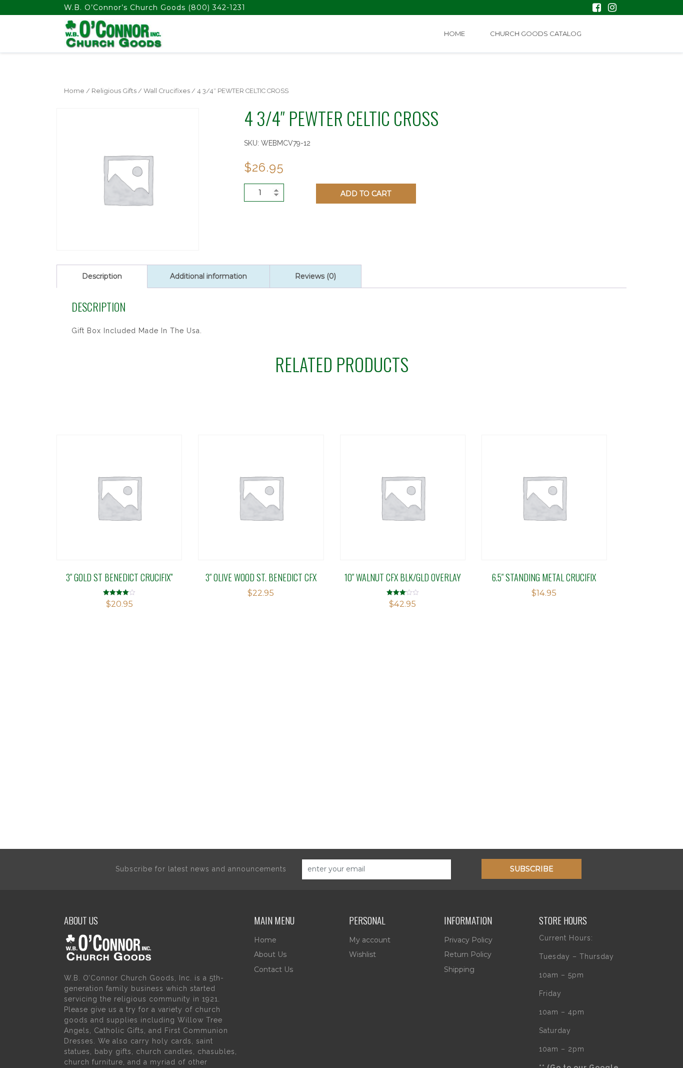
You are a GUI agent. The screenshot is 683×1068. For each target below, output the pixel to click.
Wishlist (362, 954)
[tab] (102, 276)
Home (454, 34)
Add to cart (365, 193)
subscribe (532, 868)
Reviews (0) (315, 276)
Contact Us (273, 969)
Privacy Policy (468, 939)
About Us (270, 954)
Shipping (459, 969)
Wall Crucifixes (167, 91)
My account (369, 939)
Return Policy (468, 954)
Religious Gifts (114, 91)
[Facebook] (597, 8)
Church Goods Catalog (536, 34)
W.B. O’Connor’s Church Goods (125, 7)
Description (102, 276)
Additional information (208, 276)
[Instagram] (612, 8)
